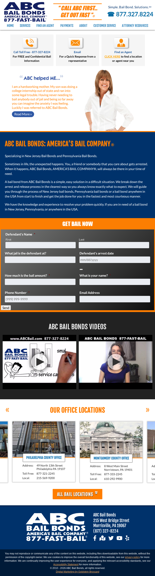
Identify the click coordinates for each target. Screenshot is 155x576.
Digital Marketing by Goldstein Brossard (77, 571)
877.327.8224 (129, 14)
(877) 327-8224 (105, 531)
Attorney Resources (135, 26)
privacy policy (132, 557)
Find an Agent (45, 26)
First (9, 239)
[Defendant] (81, 269)
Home (10, 26)
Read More (23, 114)
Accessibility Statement (66, 564)
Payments (66, 26)
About (83, 26)
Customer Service (104, 26)
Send (5, 308)
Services (25, 26)
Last (82, 239)
